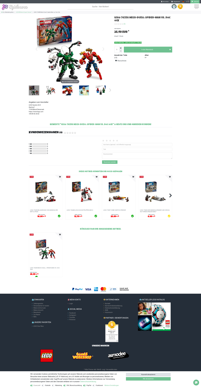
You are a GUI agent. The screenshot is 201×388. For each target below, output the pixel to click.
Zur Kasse (36, 314)
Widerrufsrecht (38, 310)
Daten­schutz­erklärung (88, 382)
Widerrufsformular (39, 308)
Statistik (47, 385)
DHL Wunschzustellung (74, 385)
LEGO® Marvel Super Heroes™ (24, 12)
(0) (124, 24)
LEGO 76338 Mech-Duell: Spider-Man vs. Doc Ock (45, 268)
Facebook (72, 313)
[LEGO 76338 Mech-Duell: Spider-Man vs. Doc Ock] (34, 90)
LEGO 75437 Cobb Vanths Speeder (114, 210)
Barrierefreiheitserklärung (113, 306)
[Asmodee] (118, 355)
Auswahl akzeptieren (148, 374)
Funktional (99, 385)
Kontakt (107, 303)
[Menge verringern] (120, 51)
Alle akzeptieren (148, 379)
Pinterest (72, 319)
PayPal (89, 385)
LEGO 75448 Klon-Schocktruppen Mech (80, 210)
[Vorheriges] (36, 49)
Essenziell (37, 385)
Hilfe (34, 317)
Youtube (72, 317)
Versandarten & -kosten (41, 306)
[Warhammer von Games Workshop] (82, 355)
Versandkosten (111, 369)
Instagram (72, 315)
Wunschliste (121, 61)
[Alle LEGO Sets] (46, 355)
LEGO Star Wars (38, 326)
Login (71, 303)
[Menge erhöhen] (120, 48)
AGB (106, 310)
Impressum (109, 312)
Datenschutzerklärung (112, 308)
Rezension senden (110, 162)
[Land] (183, 1)
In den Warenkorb (147, 49)
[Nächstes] (103, 49)
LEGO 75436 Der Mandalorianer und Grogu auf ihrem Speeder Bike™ (155, 210)
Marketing (58, 385)
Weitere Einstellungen (111, 385)
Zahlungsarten (38, 303)
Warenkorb (37, 312)
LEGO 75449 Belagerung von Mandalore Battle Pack (44, 210)
